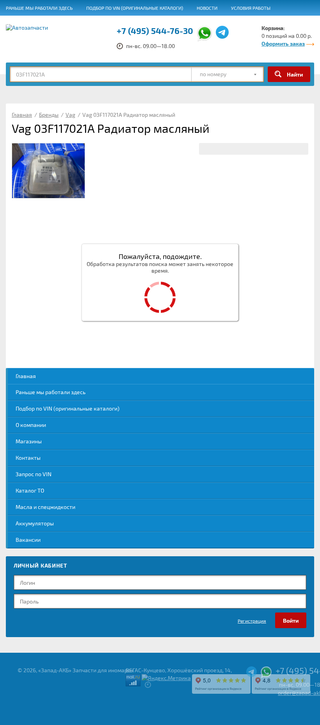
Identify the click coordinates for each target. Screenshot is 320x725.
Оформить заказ (283, 43)
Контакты (28, 457)
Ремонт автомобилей (65, 24)
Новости (207, 8)
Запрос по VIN (34, 474)
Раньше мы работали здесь (39, 8)
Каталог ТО (30, 490)
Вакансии (196, 24)
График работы (240, 24)
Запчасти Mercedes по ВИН (138, 24)
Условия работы (250, 8)
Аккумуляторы (35, 523)
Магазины (29, 441)
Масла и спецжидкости (45, 507)
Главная (26, 376)
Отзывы (15, 24)
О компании (31, 424)
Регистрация (252, 620)
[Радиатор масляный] (48, 170)
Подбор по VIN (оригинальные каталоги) (134, 8)
